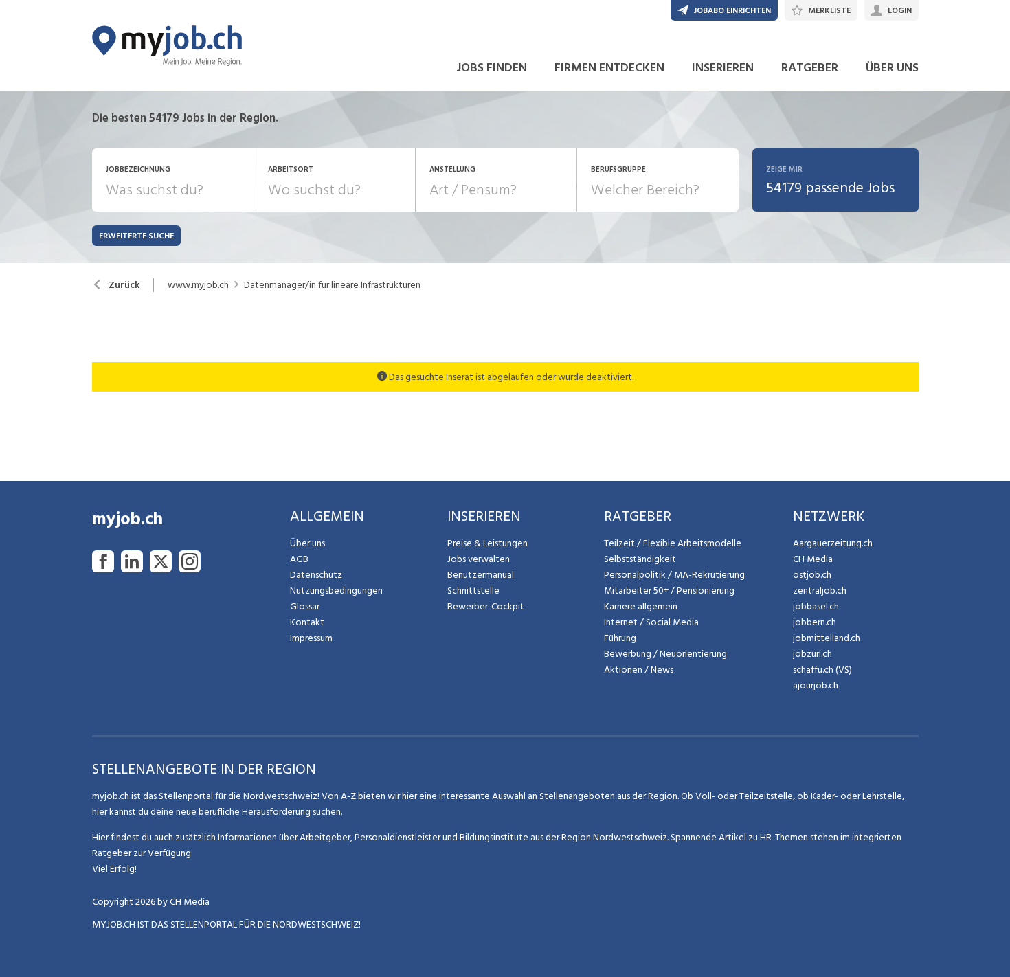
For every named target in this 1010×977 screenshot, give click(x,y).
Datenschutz (316, 575)
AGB (299, 559)
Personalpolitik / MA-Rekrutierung (674, 575)
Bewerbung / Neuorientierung (665, 654)
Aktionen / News (638, 669)
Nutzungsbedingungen (336, 590)
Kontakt (307, 622)
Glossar (304, 606)
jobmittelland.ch (826, 638)
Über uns (307, 543)
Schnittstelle (473, 590)
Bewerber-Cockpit (485, 606)
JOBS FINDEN (491, 68)
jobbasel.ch (816, 606)
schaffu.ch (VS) (822, 669)
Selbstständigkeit (640, 559)
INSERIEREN (723, 68)
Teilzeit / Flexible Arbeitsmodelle (672, 543)
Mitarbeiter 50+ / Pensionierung (669, 590)
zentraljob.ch (819, 590)
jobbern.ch (814, 622)
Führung (620, 638)
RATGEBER (809, 68)
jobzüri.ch (812, 654)
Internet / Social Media (651, 622)
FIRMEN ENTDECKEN (609, 68)
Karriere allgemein (640, 606)
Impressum (311, 638)
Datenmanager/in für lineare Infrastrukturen (332, 285)
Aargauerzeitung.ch (833, 543)
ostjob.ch (812, 575)
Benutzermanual (480, 575)
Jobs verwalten (478, 559)
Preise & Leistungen (487, 543)
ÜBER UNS (892, 68)
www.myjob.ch (198, 285)
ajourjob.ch (815, 685)
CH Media (813, 559)
